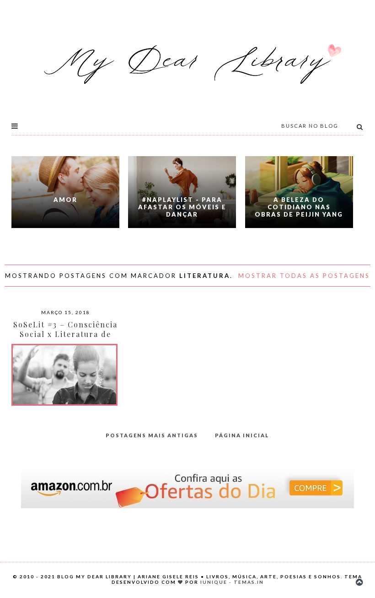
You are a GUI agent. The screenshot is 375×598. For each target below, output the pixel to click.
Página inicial (242, 435)
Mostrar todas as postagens (304, 275)
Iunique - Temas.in (232, 582)
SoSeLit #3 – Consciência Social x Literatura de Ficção (65, 334)
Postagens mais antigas (152, 435)
